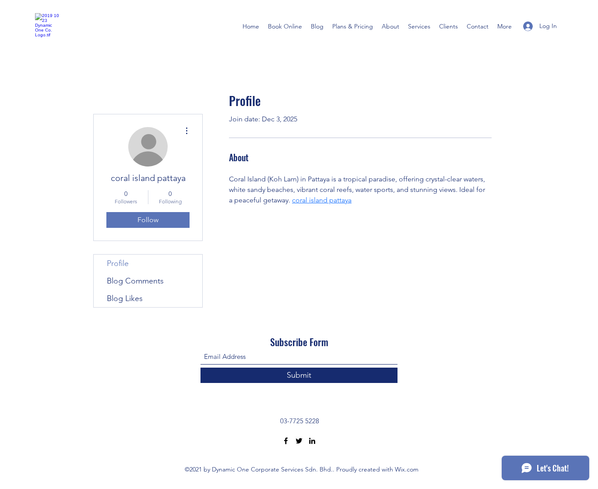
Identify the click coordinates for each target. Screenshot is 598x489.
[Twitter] (299, 440)
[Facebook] (285, 440)
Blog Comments (135, 281)
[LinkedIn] (312, 440)
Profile (118, 263)
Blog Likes (125, 298)
